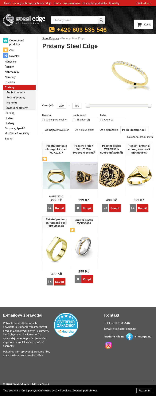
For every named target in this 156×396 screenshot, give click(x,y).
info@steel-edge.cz (124, 328)
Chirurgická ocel (56, 119)
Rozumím (144, 390)
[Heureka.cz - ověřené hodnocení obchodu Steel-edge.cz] (66, 324)
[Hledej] (101, 20)
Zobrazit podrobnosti (84, 390)
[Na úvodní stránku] (24, 20)
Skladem (82, 119)
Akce (108, 119)
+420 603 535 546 (82, 29)
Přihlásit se (143, 3)
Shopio (46, 384)
